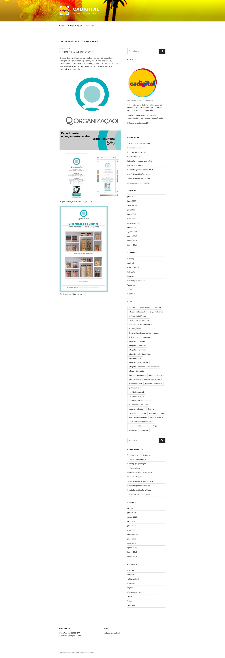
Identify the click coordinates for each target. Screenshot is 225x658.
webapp (154, 426)
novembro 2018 (133, 223)
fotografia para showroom (138, 362)
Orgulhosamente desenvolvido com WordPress (76, 653)
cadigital (130, 263)
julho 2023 (131, 197)
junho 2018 (131, 227)
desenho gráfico (135, 329)
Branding (130, 259)
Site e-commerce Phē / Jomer (138, 143)
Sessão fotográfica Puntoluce (138, 174)
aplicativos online (145, 308)
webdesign (133, 430)
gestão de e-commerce (153, 384)
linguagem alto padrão (137, 409)
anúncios (132, 308)
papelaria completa (156, 413)
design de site (134, 337)
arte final (157, 308)
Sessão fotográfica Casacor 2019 (140, 170)
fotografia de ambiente (137, 346)
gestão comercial (135, 384)
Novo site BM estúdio (135, 165)
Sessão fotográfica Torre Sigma (139, 178)
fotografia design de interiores (140, 354)
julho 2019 (131, 210)
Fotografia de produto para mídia (139, 161)
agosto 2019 (132, 205)
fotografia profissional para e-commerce (144, 367)
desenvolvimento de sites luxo (140, 333)
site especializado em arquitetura (141, 422)
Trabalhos (90, 26)
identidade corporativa (137, 392)
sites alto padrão (135, 426)
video (146, 426)
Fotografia (131, 272)
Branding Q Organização (76, 52)
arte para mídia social (137, 312)
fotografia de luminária (137, 350)
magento (142, 413)
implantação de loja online (138, 405)
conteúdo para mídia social (139, 320)
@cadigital (116, 633)
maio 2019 (131, 218)
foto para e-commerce (137, 375)
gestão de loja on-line (136, 388)
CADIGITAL (86, 9)
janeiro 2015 (132, 245)
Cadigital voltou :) (133, 156)
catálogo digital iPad (155, 312)
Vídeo (129, 289)
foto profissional (135, 379)
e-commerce (147, 337)
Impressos (131, 276)
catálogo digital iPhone (137, 316)
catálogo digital (133, 267)
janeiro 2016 (132, 240)
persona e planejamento (138, 417)
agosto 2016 (132, 236)
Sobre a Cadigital (75, 26)
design (156, 333)
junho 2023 (131, 201)
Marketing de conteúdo (136, 281)
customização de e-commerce (140, 324)
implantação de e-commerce (139, 400)
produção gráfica (156, 417)
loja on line (132, 413)
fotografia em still (135, 358)
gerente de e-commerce (153, 379)
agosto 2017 (132, 232)
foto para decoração (136, 371)
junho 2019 (131, 214)
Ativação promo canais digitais (138, 183)
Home (61, 26)
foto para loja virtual (156, 375)
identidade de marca (136, 396)
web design (144, 430)
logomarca (152, 409)
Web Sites (131, 294)
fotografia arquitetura (137, 341)
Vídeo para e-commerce (136, 148)
